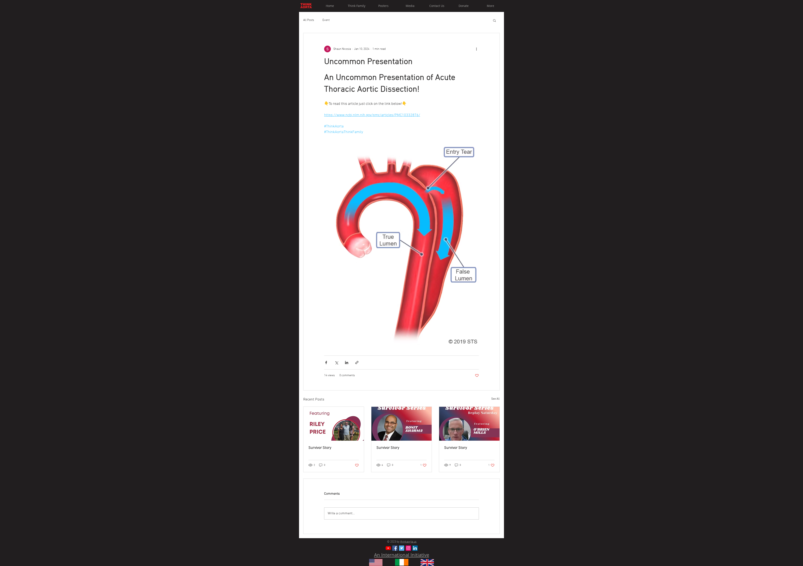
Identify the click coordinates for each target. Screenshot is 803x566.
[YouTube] (388, 548)
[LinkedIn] (415, 548)
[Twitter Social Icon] (401, 548)
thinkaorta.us (408, 542)
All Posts (308, 20)
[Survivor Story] (333, 424)
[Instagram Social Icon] (408, 548)
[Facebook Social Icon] (395, 548)
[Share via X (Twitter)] (336, 362)
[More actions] (476, 48)
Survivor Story (319, 448)
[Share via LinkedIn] (347, 362)
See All (495, 399)
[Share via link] (357, 362)
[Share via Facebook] (326, 362)
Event (326, 20)
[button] (494, 20)
